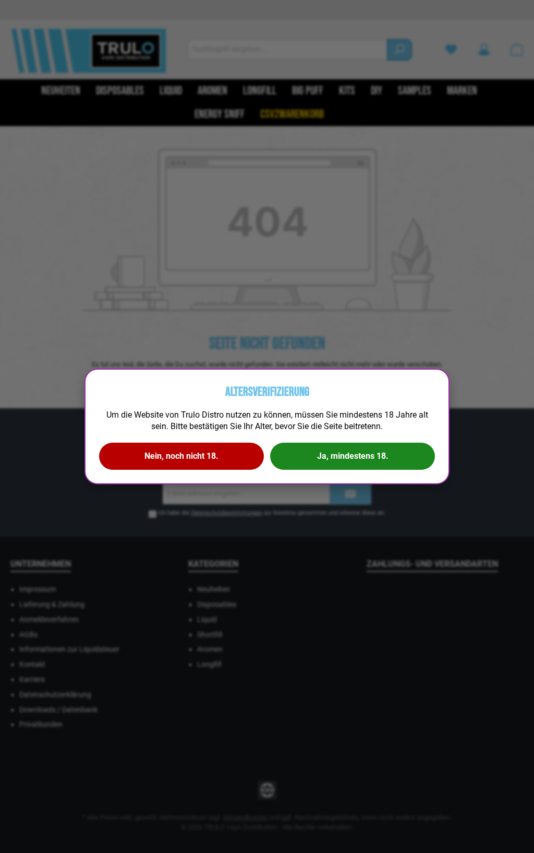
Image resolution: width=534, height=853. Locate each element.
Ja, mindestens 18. (353, 456)
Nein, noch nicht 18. (181, 456)
